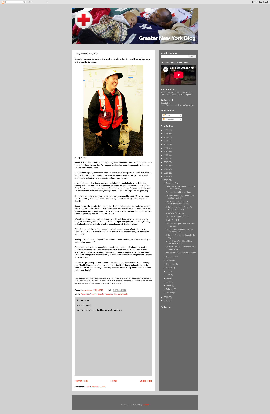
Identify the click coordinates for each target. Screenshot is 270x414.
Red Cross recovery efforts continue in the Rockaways (180, 187)
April (168, 282)
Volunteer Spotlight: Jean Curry (178, 192)
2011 (166, 297)
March (169, 286)
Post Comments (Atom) (95, 387)
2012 (166, 180)
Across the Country (88, 294)
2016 (166, 166)
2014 (166, 173)
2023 (166, 141)
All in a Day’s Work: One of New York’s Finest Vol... (179, 242)
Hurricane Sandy (121, 294)
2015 (166, 169)
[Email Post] (109, 290)
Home (113, 380)
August (169, 268)
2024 (166, 137)
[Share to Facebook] (122, 290)
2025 (166, 134)
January (169, 293)
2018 (166, 159)
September (171, 264)
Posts (167, 115)
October (169, 261)
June (168, 275)
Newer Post (81, 380)
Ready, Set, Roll (172, 220)
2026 (166, 130)
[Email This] (114, 290)
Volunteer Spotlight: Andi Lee (177, 216)
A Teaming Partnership (175, 213)
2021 (166, 148)
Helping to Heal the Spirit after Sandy (181, 253)
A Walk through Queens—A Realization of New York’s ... (178, 202)
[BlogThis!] (116, 290)
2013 (166, 176)
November (170, 257)
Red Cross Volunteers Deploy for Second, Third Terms (179, 208)
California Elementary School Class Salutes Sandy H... (180, 197)
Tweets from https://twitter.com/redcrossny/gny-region (177, 104)
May (168, 278)
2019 (166, 155)
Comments (169, 119)
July (168, 271)
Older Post (146, 380)
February (170, 289)
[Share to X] (119, 290)
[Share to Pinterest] (124, 290)
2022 (166, 144)
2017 (166, 162)
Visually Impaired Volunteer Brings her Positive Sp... (180, 230)
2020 (166, 151)
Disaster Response (105, 294)
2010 (166, 301)
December (170, 183)
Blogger (146, 404)
